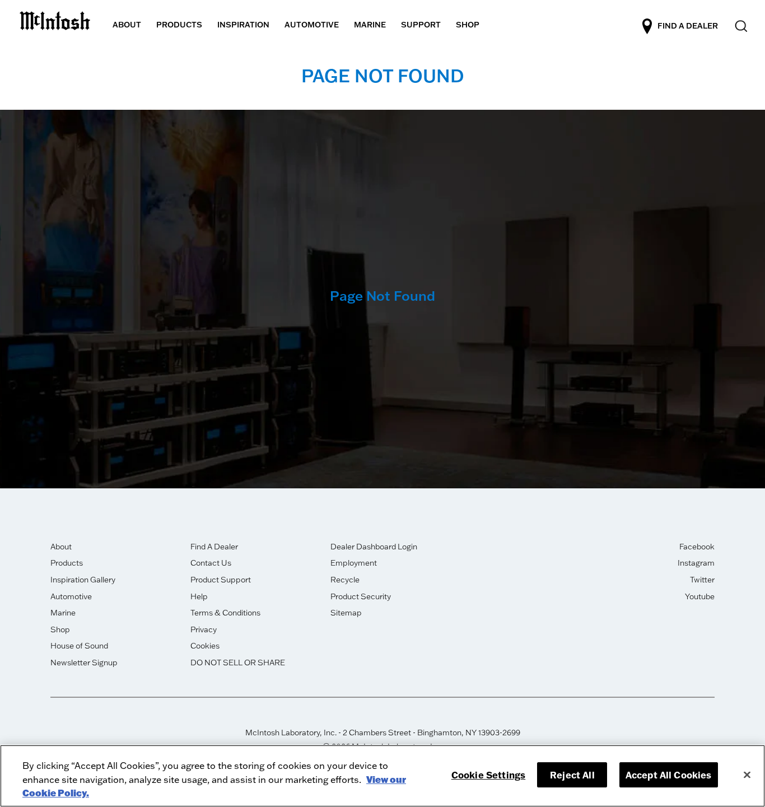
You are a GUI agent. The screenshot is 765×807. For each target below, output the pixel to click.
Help (199, 596)
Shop (60, 629)
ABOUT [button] (127, 25)
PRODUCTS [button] (179, 25)
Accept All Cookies (669, 775)
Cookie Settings (488, 775)
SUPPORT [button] (421, 25)
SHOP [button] (467, 25)
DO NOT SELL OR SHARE (237, 662)
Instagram (696, 563)
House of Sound (79, 646)
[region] (382, 776)
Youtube (700, 596)
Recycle (345, 580)
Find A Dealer (214, 547)
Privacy (203, 629)
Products (66, 563)
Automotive (71, 596)
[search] (740, 27)
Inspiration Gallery (82, 580)
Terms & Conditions (225, 613)
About (61, 547)
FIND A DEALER (687, 25)
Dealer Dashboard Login (373, 547)
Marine (63, 613)
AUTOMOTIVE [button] (311, 25)
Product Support (220, 580)
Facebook (697, 547)
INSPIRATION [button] (243, 25)
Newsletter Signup (84, 662)
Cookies (205, 646)
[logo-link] (55, 18)
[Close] (747, 774)
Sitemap (346, 613)
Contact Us (210, 563)
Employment (353, 563)
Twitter (702, 580)
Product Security (360, 596)
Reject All (572, 775)
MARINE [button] (370, 25)
